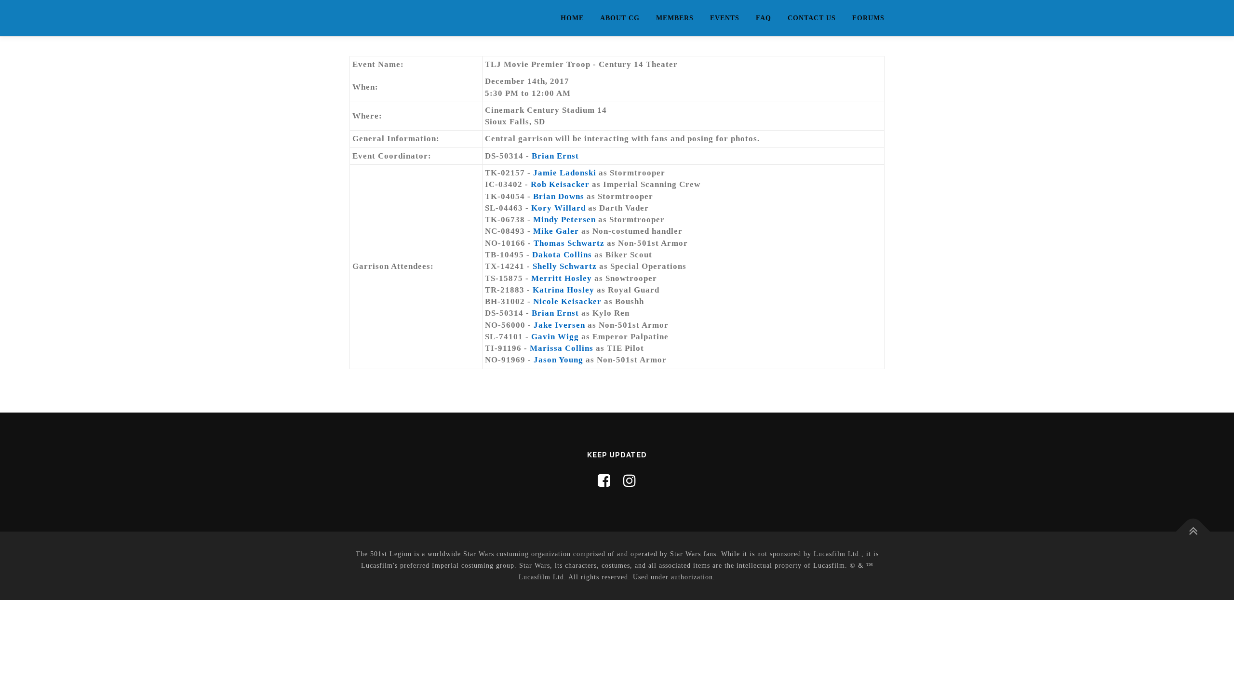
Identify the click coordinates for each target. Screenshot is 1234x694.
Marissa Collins (561, 348)
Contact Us (812, 18)
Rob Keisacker (560, 184)
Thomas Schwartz (569, 243)
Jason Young (558, 359)
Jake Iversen (559, 325)
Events (724, 18)
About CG (620, 18)
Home (572, 18)
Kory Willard (558, 208)
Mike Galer (556, 231)
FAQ (763, 18)
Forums (868, 18)
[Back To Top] (1193, 532)
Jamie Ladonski (564, 172)
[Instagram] (629, 481)
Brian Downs (558, 196)
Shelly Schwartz (565, 266)
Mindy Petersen (564, 219)
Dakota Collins (562, 254)
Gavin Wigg (555, 336)
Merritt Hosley (561, 278)
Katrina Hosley (563, 289)
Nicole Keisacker (567, 301)
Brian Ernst (555, 155)
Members (675, 18)
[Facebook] (604, 481)
